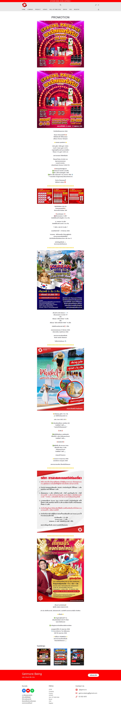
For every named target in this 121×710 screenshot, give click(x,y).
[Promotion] (43, 655)
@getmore (83, 690)
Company (51, 691)
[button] (60, 5)
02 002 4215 (83, 696)
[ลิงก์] (95, 5)
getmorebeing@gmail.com (88, 693)
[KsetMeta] (76, 196)
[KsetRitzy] (60, 196)
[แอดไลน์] (32, 691)
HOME (50, 689)
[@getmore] (77, 690)
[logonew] (24, 4)
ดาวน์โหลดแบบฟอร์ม (27, 695)
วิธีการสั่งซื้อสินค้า (26, 697)
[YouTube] (28, 691)
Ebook (50, 699)
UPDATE (51, 695)
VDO (50, 701)
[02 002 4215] (77, 696)
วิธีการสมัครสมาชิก (26, 699)
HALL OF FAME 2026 (54, 697)
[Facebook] (24, 691)
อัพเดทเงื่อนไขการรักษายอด (29, 701)
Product (51, 693)
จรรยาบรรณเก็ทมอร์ (27, 703)
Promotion (42, 663)
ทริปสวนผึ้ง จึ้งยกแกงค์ (60, 662)
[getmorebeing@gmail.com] (77, 693)
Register (51, 703)
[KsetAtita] (44, 196)
